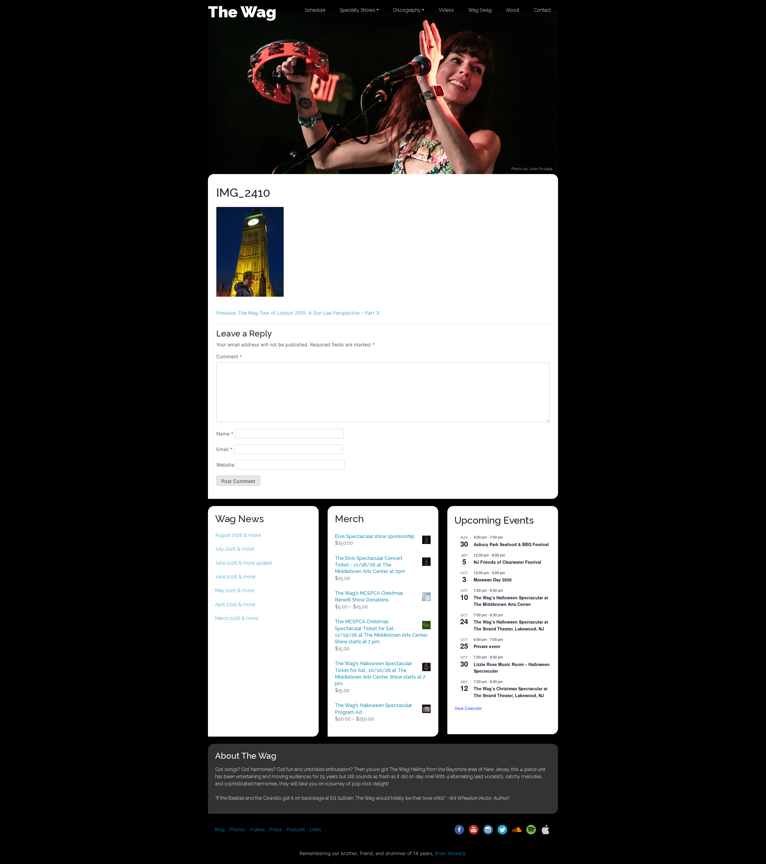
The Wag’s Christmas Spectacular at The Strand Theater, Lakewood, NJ (511, 691)
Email (224, 449)
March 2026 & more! (237, 618)
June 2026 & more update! (243, 563)
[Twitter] (502, 829)
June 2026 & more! (235, 577)
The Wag (242, 11)
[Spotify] (531, 829)
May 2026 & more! (234, 590)
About (512, 10)
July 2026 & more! (234, 549)
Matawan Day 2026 (493, 580)
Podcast (296, 829)
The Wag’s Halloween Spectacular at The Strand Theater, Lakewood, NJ (511, 625)
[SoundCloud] (517, 829)
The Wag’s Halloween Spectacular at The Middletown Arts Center (511, 601)
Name (224, 434)
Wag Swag (480, 10)
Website (225, 465)
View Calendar (468, 708)
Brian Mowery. (450, 853)
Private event (487, 646)
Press (276, 829)
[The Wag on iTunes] (545, 829)
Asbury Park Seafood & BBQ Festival (511, 544)
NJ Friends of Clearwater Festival (507, 562)
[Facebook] (459, 829)
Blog (220, 829)
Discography (407, 10)
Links (315, 829)
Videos (446, 10)
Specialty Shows (357, 10)
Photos (237, 829)
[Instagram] (488, 829)
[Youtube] (473, 829)
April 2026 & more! (235, 604)
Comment (229, 356)
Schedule (315, 10)
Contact (542, 10)
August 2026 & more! (238, 535)
